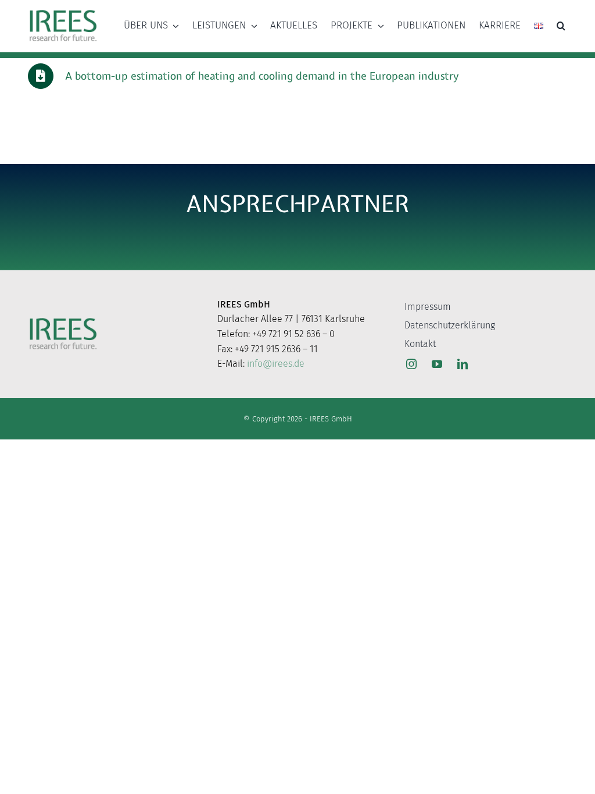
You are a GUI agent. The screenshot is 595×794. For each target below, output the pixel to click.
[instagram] (411, 364)
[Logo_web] (63, 11)
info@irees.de (275, 363)
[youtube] (437, 364)
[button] (561, 25)
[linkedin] (462, 364)
